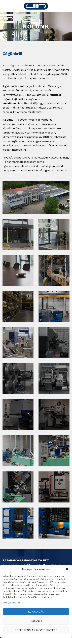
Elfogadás (36, 611)
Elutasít (36, 620)
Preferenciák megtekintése (36, 630)
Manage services (11, 603)
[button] (67, 569)
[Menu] (5, 6)
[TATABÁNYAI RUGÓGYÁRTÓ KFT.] (36, 6)
